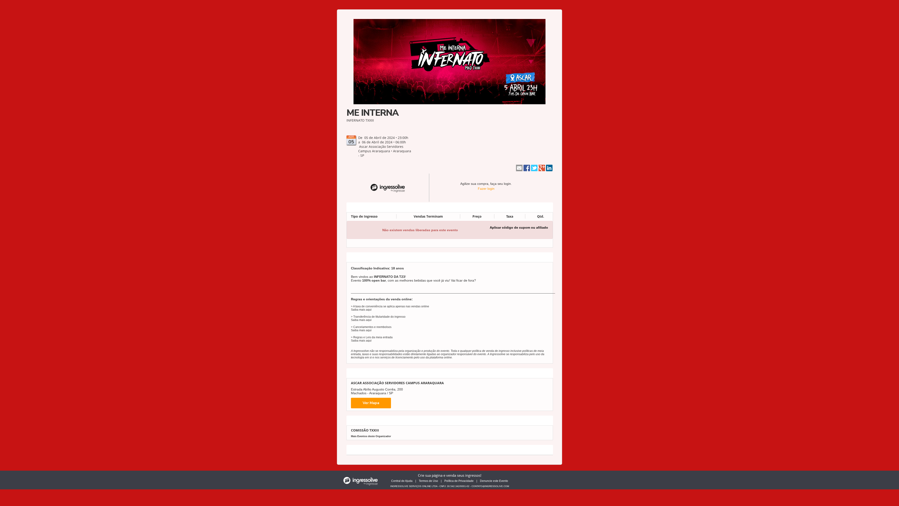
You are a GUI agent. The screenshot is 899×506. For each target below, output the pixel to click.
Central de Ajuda (402, 481)
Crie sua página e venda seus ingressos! (449, 475)
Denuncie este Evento (494, 481)
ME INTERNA (372, 113)
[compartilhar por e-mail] (519, 167)
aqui (369, 309)
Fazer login (486, 188)
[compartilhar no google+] (541, 167)
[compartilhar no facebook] (526, 167)
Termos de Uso (428, 481)
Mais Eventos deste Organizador (371, 436)
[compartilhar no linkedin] (549, 167)
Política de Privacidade (459, 481)
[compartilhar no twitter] (534, 167)
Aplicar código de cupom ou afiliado (519, 227)
